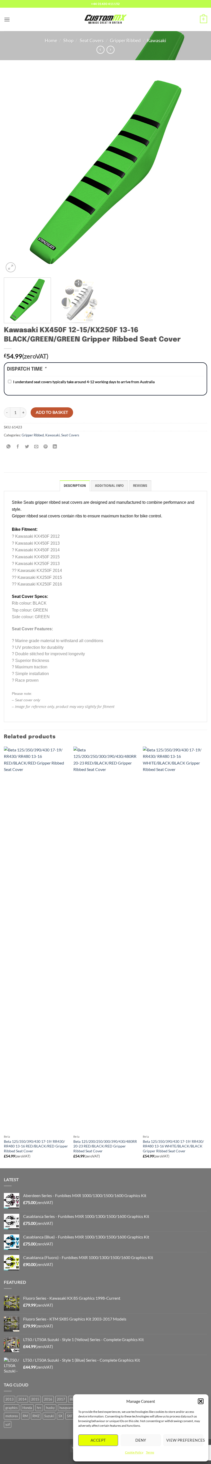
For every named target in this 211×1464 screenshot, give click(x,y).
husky (50, 1408)
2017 (61, 1399)
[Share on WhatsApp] (8, 446)
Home (51, 40)
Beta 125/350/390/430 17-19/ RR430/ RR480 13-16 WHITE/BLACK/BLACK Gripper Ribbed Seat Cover (173, 1146)
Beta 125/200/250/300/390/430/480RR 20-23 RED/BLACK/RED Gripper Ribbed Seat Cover (105, 1146)
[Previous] (14, 172)
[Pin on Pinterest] (45, 446)
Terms (150, 1452)
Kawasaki (156, 40)
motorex (11, 1416)
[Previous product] (111, 50)
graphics (11, 1408)
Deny (140, 1440)
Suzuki (49, 1416)
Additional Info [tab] (109, 486)
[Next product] (100, 50)
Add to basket (52, 412)
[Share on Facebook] (18, 446)
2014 (22, 1399)
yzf (7, 1424)
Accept (98, 1440)
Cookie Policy (134, 1452)
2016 (48, 1399)
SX (60, 1416)
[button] (200, 1401)
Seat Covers (92, 40)
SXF (70, 1416)
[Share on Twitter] (27, 446)
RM (25, 1416)
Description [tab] (75, 486)
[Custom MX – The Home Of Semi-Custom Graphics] (105, 19)
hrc (39, 1408)
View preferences (184, 1440)
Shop (68, 40)
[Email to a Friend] (36, 446)
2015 (35, 1399)
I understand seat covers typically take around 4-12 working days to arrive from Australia (84, 382)
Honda (27, 1408)
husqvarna (67, 1408)
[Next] (196, 172)
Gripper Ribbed (125, 40)
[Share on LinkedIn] (55, 446)
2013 (9, 1399)
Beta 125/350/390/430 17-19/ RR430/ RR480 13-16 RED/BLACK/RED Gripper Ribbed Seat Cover (36, 1146)
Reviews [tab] (140, 486)
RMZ (36, 1416)
